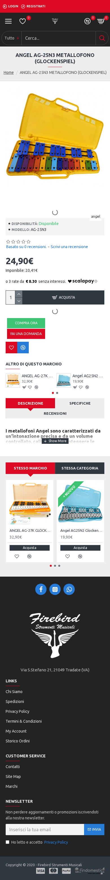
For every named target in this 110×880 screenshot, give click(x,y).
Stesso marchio (30, 468)
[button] (53, 393)
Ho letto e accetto (39, 842)
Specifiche (80, 403)
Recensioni (55, 413)
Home (9, 72)
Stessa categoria (79, 468)
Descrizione (30, 403)
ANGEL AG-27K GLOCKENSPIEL (38, 376)
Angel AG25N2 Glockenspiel (88, 376)
